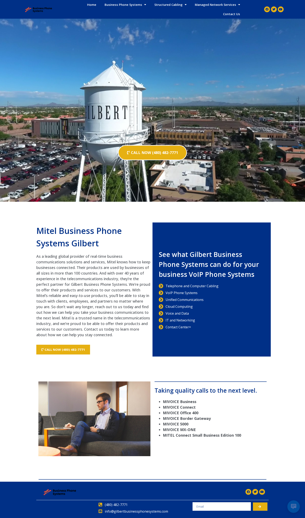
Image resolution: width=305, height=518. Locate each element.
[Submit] (260, 506)
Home (91, 4)
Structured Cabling (168, 4)
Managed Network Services (215, 4)
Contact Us (231, 14)
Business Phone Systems (123, 4)
